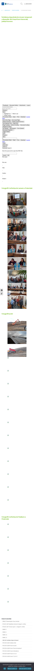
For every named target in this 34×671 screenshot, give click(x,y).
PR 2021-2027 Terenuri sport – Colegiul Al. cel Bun (14, 626)
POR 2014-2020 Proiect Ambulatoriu (11, 651)
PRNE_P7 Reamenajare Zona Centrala (11, 621)
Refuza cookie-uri (12, 668)
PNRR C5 (4, 632)
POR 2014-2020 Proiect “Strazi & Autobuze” (12, 648)
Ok (4, 668)
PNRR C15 (5, 637)
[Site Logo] (8, 3)
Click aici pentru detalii (25, 668)
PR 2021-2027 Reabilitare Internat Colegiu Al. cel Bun (14, 624)
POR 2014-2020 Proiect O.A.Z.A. (10, 653)
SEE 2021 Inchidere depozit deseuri (11, 640)
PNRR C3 (4, 629)
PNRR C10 (5, 635)
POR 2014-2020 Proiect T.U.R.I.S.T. (10, 656)
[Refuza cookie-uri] (32, 667)
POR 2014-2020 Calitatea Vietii (9, 643)
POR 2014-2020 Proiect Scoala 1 (10, 645)
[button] (3, 3)
